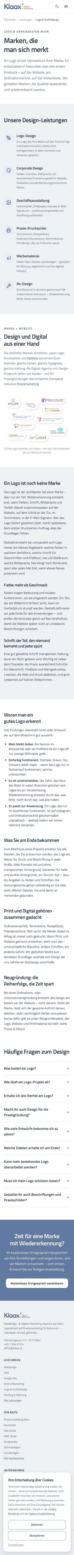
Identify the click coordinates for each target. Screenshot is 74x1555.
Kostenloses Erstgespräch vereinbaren (37, 1283)
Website (32, 358)
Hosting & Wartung (15, 1395)
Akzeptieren (37, 1535)
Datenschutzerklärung (42, 1514)
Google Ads (10, 1378)
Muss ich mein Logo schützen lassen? (32, 1180)
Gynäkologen (11, 1453)
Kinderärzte (10, 1442)
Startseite (10, 20)
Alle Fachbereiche (14, 1458)
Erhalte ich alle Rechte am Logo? (28, 1095)
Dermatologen (12, 1447)
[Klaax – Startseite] (19, 6)
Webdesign (32, 962)
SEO (6, 1373)
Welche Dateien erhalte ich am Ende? (32, 1148)
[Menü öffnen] (66, 6)
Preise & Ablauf (14, 1028)
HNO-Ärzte (10, 1436)
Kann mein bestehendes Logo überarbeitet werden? (26, 1164)
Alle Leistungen (13, 1400)
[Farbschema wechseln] (57, 6)
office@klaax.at (13, 1348)
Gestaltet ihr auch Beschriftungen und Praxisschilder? (32, 1197)
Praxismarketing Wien (17, 1419)
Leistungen (25, 20)
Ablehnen (37, 1524)
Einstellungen (16, 1545)
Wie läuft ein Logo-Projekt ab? (27, 1082)
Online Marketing (14, 1384)
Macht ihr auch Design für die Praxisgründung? (26, 1112)
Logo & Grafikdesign (15, 1389)
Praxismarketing (28, 383)
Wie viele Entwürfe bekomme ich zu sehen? (31, 1131)
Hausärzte (10, 1425)
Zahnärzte (10, 1430)
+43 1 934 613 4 (14, 1344)
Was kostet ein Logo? (20, 1068)
